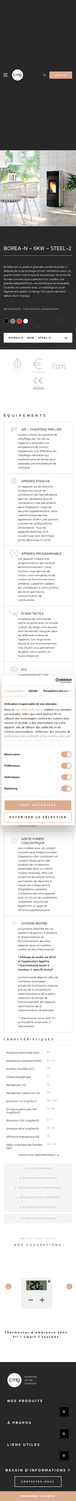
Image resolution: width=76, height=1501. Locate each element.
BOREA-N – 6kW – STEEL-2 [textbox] (30, 337)
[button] (45, 75)
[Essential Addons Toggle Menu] (64, 1411)
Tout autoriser (38, 805)
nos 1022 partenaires (29, 709)
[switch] (66, 766)
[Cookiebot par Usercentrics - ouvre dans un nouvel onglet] (55, 680)
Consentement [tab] (13, 690)
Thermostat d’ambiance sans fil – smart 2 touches (36, 1334)
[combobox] (38, 338)
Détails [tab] (33, 690)
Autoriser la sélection (38, 817)
